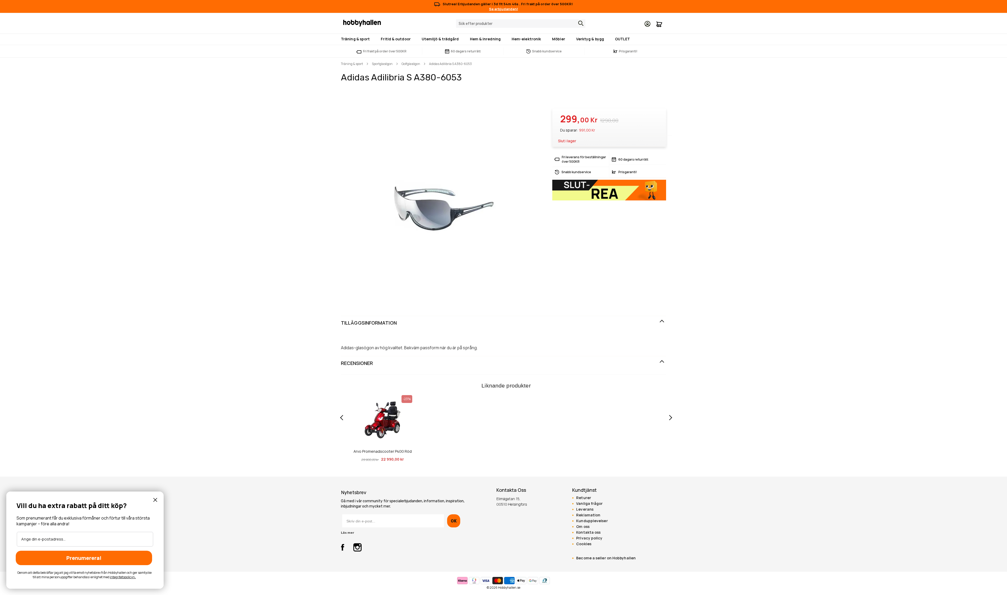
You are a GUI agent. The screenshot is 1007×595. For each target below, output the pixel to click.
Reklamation (588, 515)
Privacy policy (589, 538)
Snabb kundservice (547, 51)
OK (453, 520)
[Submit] (579, 23)
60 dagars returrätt (466, 51)
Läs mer (347, 532)
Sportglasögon (382, 64)
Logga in (647, 24)
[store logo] (362, 23)
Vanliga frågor (589, 503)
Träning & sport (352, 64)
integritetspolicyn (122, 577)
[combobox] (520, 23)
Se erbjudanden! (503, 9)
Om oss (583, 526)
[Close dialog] (155, 500)
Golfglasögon (410, 64)
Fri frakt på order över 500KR (384, 51)
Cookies (583, 544)
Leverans (584, 509)
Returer (583, 498)
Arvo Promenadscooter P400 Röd (382, 451)
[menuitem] (356, 39)
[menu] (503, 39)
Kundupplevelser (592, 521)
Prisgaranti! (625, 51)
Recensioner (357, 363)
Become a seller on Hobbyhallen (606, 558)
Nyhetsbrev (353, 492)
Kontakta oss (588, 532)
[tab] (503, 323)
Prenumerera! (83, 557)
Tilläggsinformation (369, 323)
